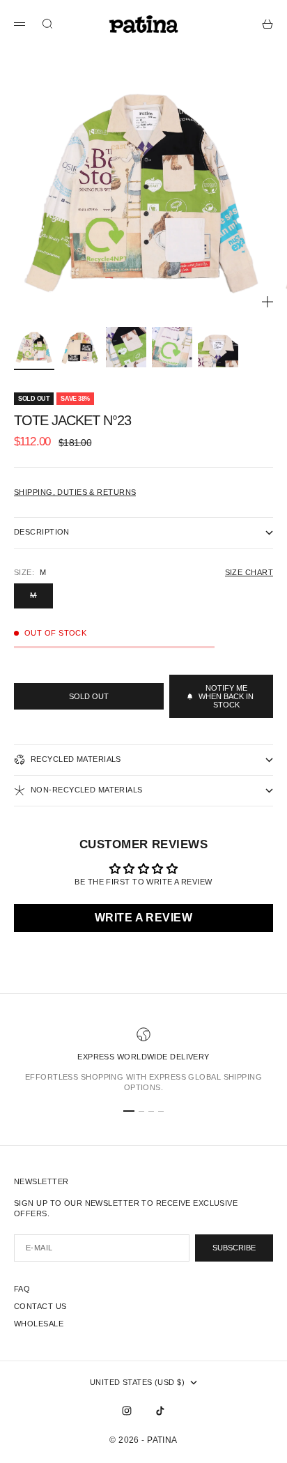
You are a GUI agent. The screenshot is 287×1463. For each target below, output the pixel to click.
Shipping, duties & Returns (75, 492)
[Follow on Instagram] (126, 1410)
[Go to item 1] (34, 347)
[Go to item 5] (218, 347)
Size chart (249, 572)
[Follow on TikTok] (160, 1410)
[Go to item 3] (126, 347)
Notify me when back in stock (226, 696)
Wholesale (38, 1323)
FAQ (22, 1289)
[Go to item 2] (80, 347)
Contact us (40, 1306)
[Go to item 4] (172, 347)
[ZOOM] (267, 302)
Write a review (143, 918)
